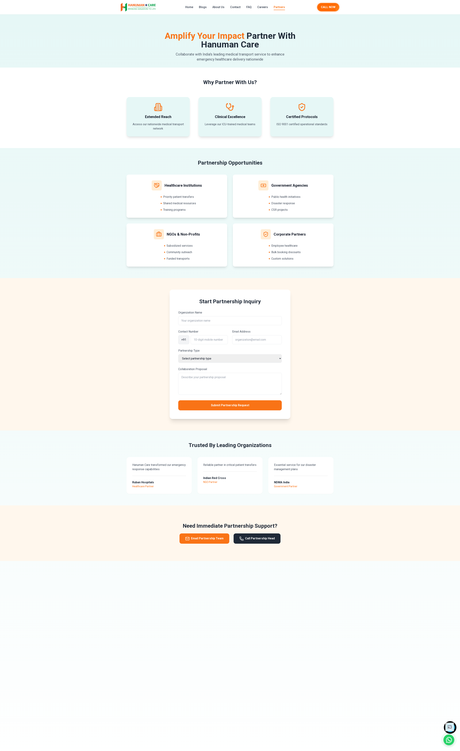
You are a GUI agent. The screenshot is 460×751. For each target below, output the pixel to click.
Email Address (241, 331)
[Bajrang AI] (450, 727)
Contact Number (188, 331)
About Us (218, 7)
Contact (235, 7)
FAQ (249, 7)
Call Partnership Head (260, 538)
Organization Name (190, 312)
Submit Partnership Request (230, 405)
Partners (279, 7)
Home (189, 7)
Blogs (203, 7)
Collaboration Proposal (192, 369)
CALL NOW (328, 7)
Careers (262, 7)
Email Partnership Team (207, 538)
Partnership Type (189, 350)
